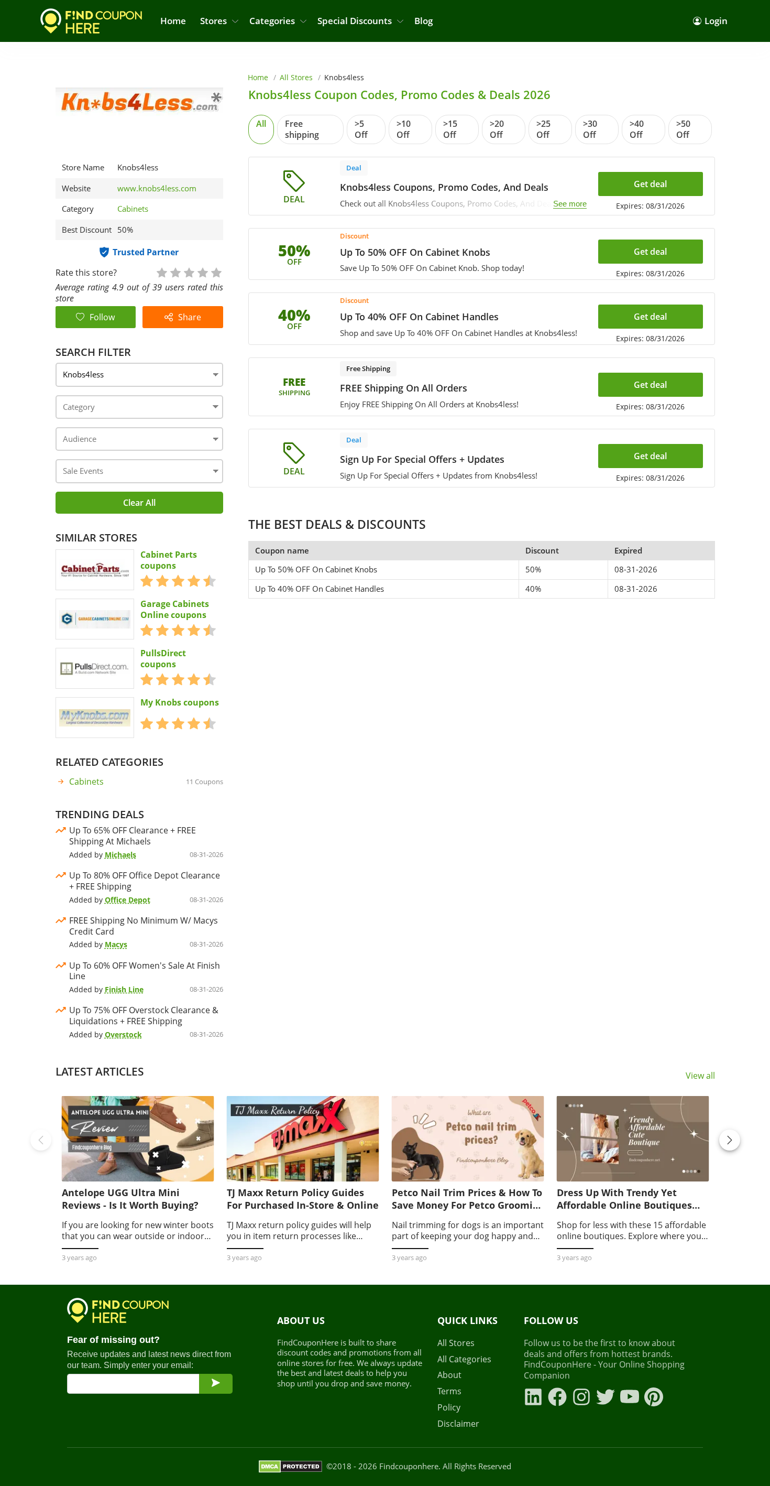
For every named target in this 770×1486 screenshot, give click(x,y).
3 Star (188, 272)
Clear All (139, 502)
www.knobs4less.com (156, 188)
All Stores (296, 77)
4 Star (202, 272)
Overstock (123, 1034)
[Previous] (40, 1140)
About (449, 1375)
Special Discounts (354, 21)
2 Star (175, 272)
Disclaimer (458, 1423)
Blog (423, 21)
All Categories (464, 1359)
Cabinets (132, 208)
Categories (272, 21)
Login (716, 21)
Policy (448, 1407)
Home (173, 21)
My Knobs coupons (179, 702)
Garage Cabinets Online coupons (174, 610)
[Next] (729, 1140)
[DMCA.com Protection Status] (290, 1466)
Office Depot (127, 900)
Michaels (120, 855)
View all (700, 1075)
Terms (449, 1391)
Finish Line (124, 989)
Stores (213, 21)
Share (189, 317)
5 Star (216, 272)
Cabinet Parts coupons (168, 560)
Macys (116, 944)
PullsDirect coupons (163, 659)
